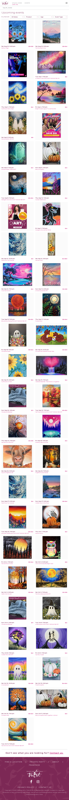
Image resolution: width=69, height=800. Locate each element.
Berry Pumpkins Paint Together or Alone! (46, 715)
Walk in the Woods (6, 594)
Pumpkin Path (5, 715)
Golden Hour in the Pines (42, 503)
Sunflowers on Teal (6, 381)
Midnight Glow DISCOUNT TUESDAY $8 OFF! (13, 199)
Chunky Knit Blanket (6, 412)
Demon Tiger (5, 48)
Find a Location (13, 762)
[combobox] (17, 16)
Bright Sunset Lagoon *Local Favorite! (45, 108)
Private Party (37, 762)
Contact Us (45, 787)
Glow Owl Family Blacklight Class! (44, 563)
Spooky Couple (39, 654)
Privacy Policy (26, 787)
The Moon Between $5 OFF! (43, 594)
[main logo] (5, 2)
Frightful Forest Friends (41, 472)
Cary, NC (5, 7)
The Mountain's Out (40, 48)
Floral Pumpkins (39, 685)
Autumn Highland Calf (7, 472)
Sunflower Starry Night (7, 108)
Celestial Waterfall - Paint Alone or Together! (47, 381)
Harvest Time (39, 260)
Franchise (34, 765)
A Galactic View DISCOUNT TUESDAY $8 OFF (47, 78)
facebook (31, 781)
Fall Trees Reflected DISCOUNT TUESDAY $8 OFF (48, 412)
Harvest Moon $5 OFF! (7, 442)
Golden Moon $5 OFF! (7, 654)
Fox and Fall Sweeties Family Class (44, 351)
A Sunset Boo (5, 685)
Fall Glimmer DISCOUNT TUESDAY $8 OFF (12, 745)
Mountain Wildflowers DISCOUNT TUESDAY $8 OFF (15, 533)
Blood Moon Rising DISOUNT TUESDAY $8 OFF (14, 321)
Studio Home (17, 3)
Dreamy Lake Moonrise (41, 442)
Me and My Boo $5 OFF (7, 139)
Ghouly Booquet (5, 351)
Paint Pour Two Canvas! (7, 260)
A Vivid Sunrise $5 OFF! (41, 290)
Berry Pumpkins (39, 169)
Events (27, 3)
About (55, 762)
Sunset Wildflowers (40, 199)
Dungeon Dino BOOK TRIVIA (43, 230)
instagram (38, 781)
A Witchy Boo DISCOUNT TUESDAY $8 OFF (47, 624)
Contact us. (56, 753)
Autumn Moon (39, 533)
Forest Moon (38, 321)
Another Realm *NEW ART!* (8, 169)
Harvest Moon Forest (7, 563)
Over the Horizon (6, 290)
